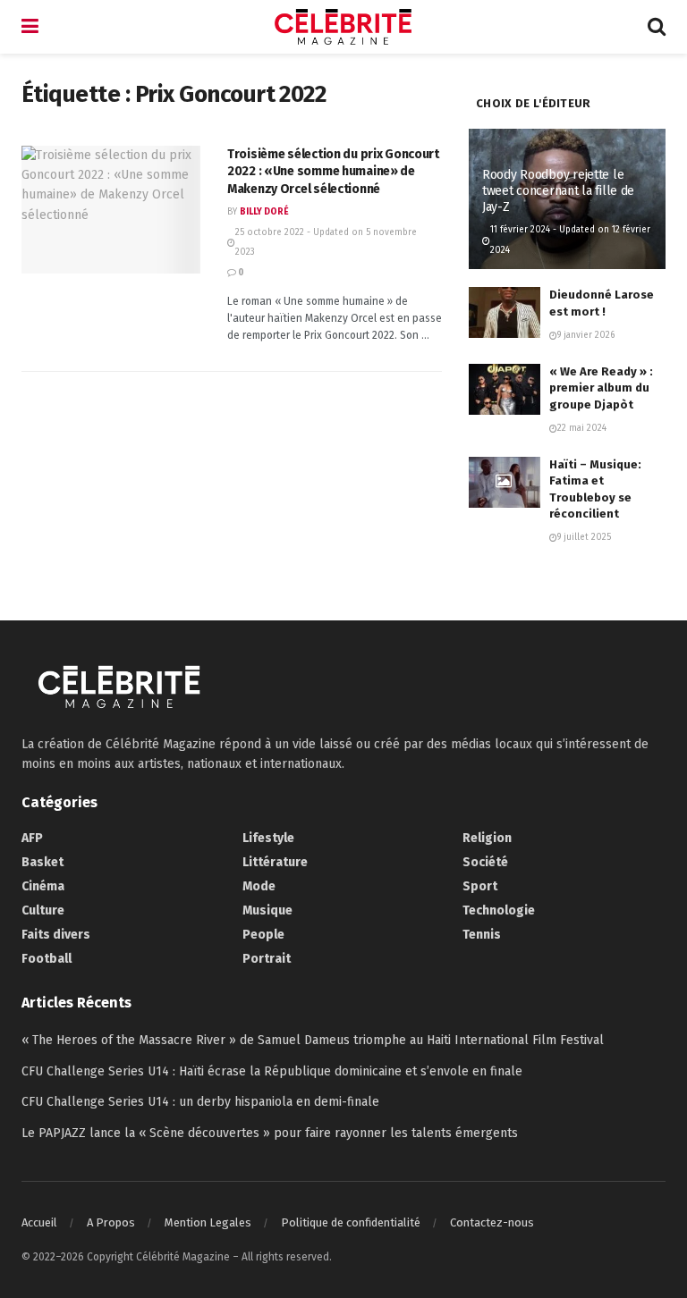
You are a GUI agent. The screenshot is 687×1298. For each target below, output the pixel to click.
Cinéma (42, 886)
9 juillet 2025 (584, 537)
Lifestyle (268, 838)
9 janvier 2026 (586, 335)
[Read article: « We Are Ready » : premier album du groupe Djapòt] (504, 389)
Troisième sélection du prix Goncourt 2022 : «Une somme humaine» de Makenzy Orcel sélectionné (333, 172)
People (263, 934)
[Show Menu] (29, 27)
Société (485, 862)
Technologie (498, 910)
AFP (32, 838)
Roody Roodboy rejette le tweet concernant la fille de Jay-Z (558, 191)
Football (46, 958)
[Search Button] (657, 27)
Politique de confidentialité (350, 1222)
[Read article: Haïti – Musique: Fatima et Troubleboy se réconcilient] (504, 482)
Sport (479, 886)
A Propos (111, 1222)
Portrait (266, 958)
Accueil (39, 1222)
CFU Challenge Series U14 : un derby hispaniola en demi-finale (200, 1101)
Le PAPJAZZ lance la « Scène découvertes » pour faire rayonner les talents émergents (269, 1133)
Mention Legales (208, 1222)
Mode (259, 886)
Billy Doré (264, 211)
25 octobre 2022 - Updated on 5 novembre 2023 (326, 242)
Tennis (481, 934)
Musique (267, 910)
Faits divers (55, 934)
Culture (42, 910)
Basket (42, 862)
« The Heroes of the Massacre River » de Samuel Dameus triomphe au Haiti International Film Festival (312, 1040)
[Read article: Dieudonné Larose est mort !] (504, 312)
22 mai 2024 (581, 428)
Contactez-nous (492, 1222)
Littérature (275, 862)
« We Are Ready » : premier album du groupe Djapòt (601, 387)
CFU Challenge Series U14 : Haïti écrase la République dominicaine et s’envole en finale (271, 1071)
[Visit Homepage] (343, 27)
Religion (487, 838)
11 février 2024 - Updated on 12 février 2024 (570, 239)
